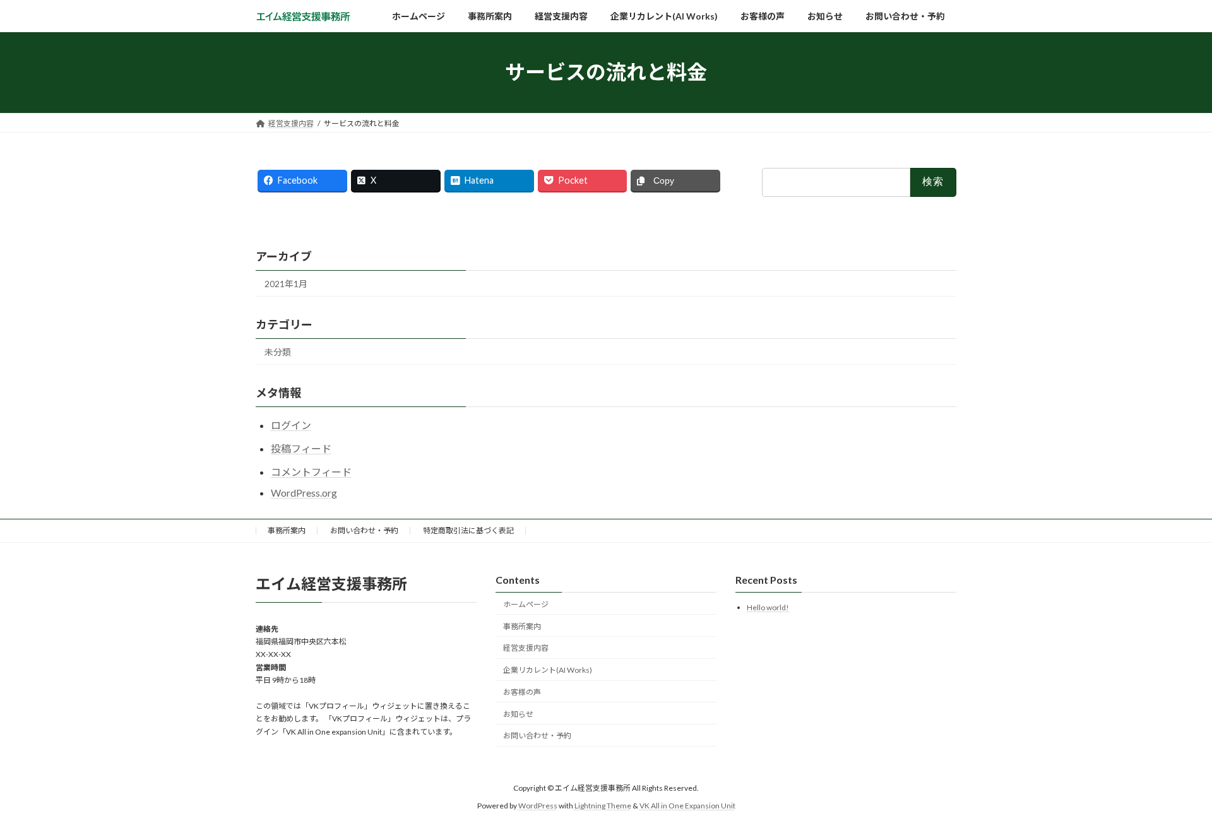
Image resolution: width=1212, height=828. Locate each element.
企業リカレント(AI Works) (547, 670)
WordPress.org (304, 493)
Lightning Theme (602, 806)
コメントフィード (311, 472)
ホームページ (526, 604)
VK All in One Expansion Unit (687, 806)
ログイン (291, 425)
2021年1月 (285, 283)
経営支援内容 (526, 648)
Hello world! (768, 608)
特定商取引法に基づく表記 (468, 530)
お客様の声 (522, 692)
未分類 (277, 351)
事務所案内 (287, 530)
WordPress (537, 806)
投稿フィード (301, 448)
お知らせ (518, 714)
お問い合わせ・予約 (364, 530)
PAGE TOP (1173, 791)
